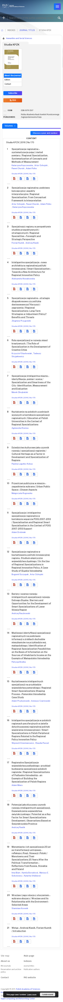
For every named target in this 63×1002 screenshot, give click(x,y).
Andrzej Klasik (32, 243)
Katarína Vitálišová (32, 876)
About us (5, 961)
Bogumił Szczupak (20, 574)
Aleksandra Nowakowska (23, 279)
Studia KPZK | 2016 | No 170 (23, 174)
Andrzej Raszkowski (21, 613)
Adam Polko (31, 168)
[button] (15, 179)
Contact (8, 84)
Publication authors (32, 969)
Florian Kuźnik (18, 243)
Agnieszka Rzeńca (20, 428)
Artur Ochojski (41, 165)
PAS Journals (6, 966)
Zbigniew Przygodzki (21, 321)
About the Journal (13, 75)
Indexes (27, 961)
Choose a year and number (45, 133)
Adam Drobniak (19, 532)
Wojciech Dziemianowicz (23, 743)
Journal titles (27, 30)
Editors (7, 80)
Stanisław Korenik (20, 908)
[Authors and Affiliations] (34, 179)
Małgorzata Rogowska (22, 493)
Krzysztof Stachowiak (22, 353)
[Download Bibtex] (28, 179)
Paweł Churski (18, 168)
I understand (47, 994)
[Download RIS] (21, 179)
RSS (14, 100)
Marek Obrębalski (20, 392)
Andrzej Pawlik (18, 827)
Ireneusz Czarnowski (40, 701)
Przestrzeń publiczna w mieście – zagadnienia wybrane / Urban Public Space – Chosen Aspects (31, 486)
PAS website (30, 977)
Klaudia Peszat (42, 743)
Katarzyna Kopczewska (22, 165)
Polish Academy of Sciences (28, 989)
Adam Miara (17, 785)
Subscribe (12, 93)
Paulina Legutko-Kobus (22, 464)
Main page (29, 956)
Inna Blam (16, 873)
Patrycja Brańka (19, 662)
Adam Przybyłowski (21, 701)
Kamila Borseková (30, 873)
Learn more (31, 994)
